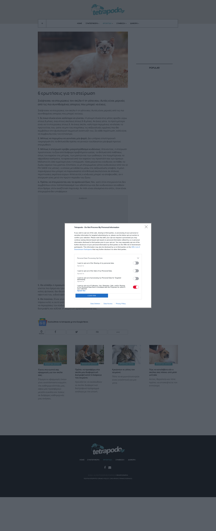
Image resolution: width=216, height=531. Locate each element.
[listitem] (108, 258)
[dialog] (108, 265)
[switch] (136, 263)
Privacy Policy (121, 303)
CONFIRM (92, 295)
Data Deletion (95, 303)
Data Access (108, 303)
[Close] (147, 227)
